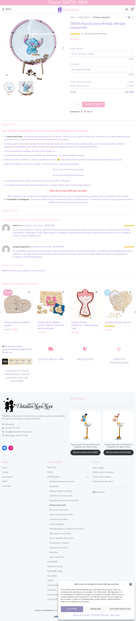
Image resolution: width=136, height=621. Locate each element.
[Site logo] (68, 9)
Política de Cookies (81, 615)
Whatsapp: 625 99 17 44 (16, 436)
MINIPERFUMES (55, 571)
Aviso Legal (115, 615)
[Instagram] (10, 448)
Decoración (7, 477)
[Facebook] (4, 448)
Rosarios (53, 552)
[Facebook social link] (81, 112)
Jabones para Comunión (61, 515)
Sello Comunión (56, 557)
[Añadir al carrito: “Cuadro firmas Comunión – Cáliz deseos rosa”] (96, 292)
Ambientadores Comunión (61, 482)
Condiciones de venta (103, 481)
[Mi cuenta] (126, 9)
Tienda (5, 472)
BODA (50, 472)
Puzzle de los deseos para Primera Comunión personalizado (51, 325)
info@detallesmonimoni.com (18, 432)
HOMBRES (52, 562)
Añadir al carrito (93, 104)
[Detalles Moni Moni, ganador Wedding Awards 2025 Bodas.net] (17, 349)
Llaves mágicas (56, 524)
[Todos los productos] (129, 17)
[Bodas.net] (99, 492)
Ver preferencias (120, 609)
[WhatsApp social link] (91, 112)
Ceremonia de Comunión (61, 496)
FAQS (4, 481)
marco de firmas (15, 137)
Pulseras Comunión (58, 548)
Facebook (12, 199)
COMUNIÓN (84, 17)
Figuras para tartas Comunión (63, 501)
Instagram (24, 199)
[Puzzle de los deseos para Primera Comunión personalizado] (51, 303)
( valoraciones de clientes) (94, 34)
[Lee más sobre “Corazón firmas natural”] (130, 292)
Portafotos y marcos (59, 543)
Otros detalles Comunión (61, 538)
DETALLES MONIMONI (44, 610)
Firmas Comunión (101, 17)
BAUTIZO (51, 468)
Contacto (6, 486)
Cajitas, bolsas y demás (60, 491)
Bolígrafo (53, 486)
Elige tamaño (76, 49)
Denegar (95, 609)
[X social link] (85, 112)
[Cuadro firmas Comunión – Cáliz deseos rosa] (84, 303)
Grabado (74, 64)
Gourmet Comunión (58, 510)
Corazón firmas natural (118, 322)
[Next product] (132, 17)
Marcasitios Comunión (60, 534)
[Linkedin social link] (88, 112)
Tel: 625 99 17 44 (12, 428)
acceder (12, 271)
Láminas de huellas (58, 519)
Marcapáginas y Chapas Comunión (66, 529)
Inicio (72, 17)
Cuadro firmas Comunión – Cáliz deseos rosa (84, 325)
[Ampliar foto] (7, 75)
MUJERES (52, 576)
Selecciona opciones (85, 452)
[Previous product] (126, 17)
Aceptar (72, 609)
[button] (130, 584)
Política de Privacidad (99, 615)
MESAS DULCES (55, 567)
